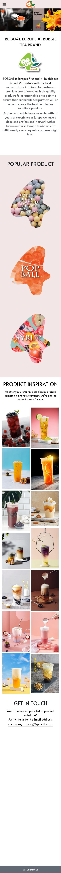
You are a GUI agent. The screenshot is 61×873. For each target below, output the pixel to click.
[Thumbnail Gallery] (16, 427)
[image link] (30, 4)
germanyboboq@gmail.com (30, 724)
